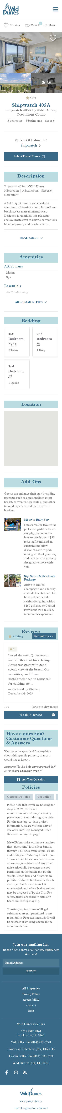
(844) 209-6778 (41, 1042)
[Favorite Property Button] (53, 38)
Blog (31, 1010)
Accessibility (31, 999)
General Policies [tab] (18, 797)
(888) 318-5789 (43, 1056)
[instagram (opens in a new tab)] (16, 1072)
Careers (31, 1005)
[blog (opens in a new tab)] (25, 1072)
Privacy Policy (31, 994)
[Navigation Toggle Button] (55, 9)
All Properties (31, 988)
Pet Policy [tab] (44, 797)
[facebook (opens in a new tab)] (7, 1072)
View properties (29, 1101)
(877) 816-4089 (45, 1049)
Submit (31, 971)
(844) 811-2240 (39, 1063)
